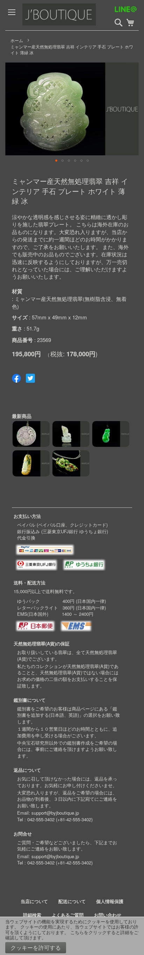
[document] (72, 936)
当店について (34, 901)
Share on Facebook (16, 378)
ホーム (16, 40)
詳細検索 (32, 914)
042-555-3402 (41, 819)
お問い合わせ (107, 914)
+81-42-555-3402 (74, 819)
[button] (56, 160)
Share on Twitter (30, 378)
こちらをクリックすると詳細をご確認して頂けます (71, 935)
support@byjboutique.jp (55, 812)
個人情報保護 (109, 901)
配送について (72, 901)
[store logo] (74, 15)
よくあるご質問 (68, 914)
